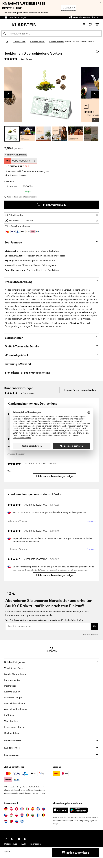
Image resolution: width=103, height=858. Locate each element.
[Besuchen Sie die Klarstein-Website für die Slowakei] (43, 809)
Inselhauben (10, 685)
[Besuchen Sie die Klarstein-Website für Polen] (16, 815)
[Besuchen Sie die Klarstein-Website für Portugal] (11, 821)
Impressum (35, 843)
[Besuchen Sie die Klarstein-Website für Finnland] (38, 815)
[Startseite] (9, 42)
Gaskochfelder (11, 733)
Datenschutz (10, 843)
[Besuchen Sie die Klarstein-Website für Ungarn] (11, 815)
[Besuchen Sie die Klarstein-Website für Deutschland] (6, 809)
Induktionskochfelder (14, 727)
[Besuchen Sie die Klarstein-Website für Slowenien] (16, 821)
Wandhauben (11, 721)
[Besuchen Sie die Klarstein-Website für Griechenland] (22, 821)
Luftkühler (9, 715)
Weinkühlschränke (13, 668)
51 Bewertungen (25, 59)
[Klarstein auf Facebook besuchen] (12, 839)
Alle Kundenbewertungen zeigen (55, 476)
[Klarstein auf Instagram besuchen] (6, 839)
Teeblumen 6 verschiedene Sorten (79, 42)
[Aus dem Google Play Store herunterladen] (78, 810)
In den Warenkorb (54, 204)
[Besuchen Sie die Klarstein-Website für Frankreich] (22, 809)
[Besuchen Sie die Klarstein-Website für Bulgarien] (32, 815)
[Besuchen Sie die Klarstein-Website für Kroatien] (22, 815)
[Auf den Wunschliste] (97, 51)
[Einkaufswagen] (97, 24)
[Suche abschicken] (4, 33)
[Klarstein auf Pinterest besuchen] (25, 839)
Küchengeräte (19, 42)
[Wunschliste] (90, 24)
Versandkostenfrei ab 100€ (86, 17)
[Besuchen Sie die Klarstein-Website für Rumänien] (27, 815)
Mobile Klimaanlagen (15, 674)
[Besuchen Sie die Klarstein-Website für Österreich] (11, 809)
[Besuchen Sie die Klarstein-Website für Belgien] (43, 815)
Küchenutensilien (56, 42)
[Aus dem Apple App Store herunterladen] (60, 810)
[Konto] (84, 24)
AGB (23, 843)
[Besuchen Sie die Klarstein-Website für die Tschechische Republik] (6, 815)
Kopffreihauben (12, 691)
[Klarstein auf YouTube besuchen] (18, 839)
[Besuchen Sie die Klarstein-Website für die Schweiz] (16, 809)
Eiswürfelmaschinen (14, 703)
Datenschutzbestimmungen (63, 821)
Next (95, 94)
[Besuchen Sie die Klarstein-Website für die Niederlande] (6, 821)
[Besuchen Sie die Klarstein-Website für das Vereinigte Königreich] (38, 809)
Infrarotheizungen (13, 697)
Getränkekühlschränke (15, 709)
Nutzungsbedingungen (85, 821)
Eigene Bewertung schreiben (80, 390)
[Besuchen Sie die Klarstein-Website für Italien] (27, 809)
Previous (8, 94)
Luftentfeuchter (12, 680)
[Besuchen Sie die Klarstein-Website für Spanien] (32, 809)
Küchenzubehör (37, 42)
